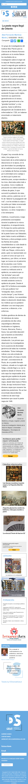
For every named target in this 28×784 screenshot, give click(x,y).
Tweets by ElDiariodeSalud (11, 681)
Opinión (6, 645)
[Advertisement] (14, 697)
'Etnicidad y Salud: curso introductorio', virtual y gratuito (13, 621)
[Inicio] (14, 17)
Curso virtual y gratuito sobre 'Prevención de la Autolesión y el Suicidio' (13, 613)
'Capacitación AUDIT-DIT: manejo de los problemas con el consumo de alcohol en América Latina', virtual (14, 609)
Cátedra (7, 555)
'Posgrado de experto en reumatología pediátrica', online (14, 604)
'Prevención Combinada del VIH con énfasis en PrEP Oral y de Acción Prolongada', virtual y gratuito (13, 617)
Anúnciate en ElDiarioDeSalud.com (13, 739)
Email (3, 750)
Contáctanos (5, 736)
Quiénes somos (6, 734)
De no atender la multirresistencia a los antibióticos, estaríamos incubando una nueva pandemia (16, 653)
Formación (8, 600)
